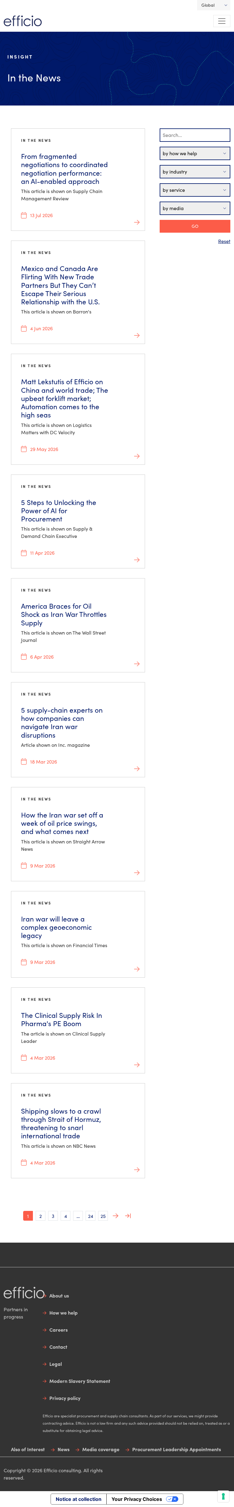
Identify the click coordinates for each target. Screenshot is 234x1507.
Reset (224, 241)
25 (103, 1216)
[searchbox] (195, 135)
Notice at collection (78, 1499)
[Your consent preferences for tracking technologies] (223, 1496)
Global (207, 5)
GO (195, 226)
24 (90, 1216)
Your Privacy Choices (137, 1499)
